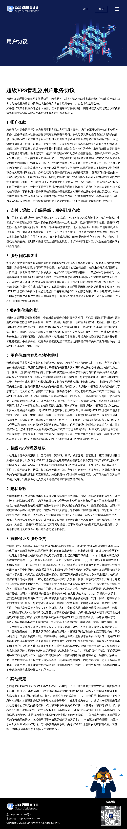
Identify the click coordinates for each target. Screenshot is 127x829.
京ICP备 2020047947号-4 (18, 814)
